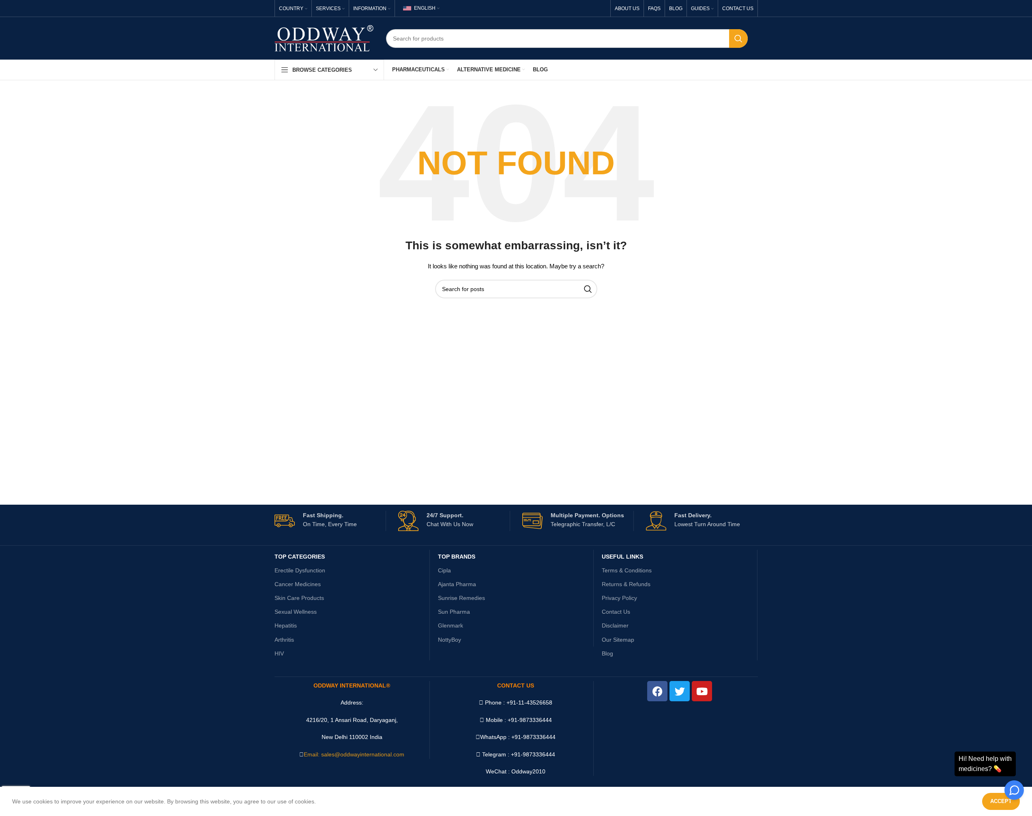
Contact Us (616, 611)
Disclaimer (615, 625)
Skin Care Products (299, 598)
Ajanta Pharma (457, 584)
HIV (279, 653)
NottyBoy (449, 639)
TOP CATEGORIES (300, 556)
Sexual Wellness (296, 611)
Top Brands (456, 556)
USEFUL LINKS (622, 556)
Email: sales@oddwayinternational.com (354, 754)
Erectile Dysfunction (300, 570)
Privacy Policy (619, 598)
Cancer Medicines (298, 584)
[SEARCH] (738, 38)
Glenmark (450, 625)
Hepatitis (286, 625)
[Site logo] (324, 37)
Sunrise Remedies (461, 598)
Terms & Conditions (627, 570)
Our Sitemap (618, 639)
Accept (1001, 801)
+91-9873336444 (533, 737)
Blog (607, 653)
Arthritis (284, 639)
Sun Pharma (454, 611)
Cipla (444, 570)
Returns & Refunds (626, 584)
